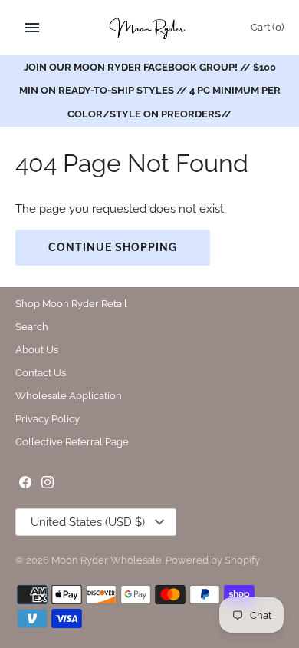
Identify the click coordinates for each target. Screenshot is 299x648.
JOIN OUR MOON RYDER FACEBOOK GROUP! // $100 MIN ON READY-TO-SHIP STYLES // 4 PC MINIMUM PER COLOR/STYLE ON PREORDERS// (150, 90)
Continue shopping (112, 247)
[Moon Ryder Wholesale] (150, 27)
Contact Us (40, 373)
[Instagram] (47, 484)
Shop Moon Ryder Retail (71, 303)
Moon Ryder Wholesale (106, 560)
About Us (36, 349)
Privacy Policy (47, 419)
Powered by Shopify (213, 560)
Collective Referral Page (72, 442)
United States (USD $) (88, 522)
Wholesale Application (68, 396)
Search (31, 326)
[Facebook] (25, 484)
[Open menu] (32, 28)
